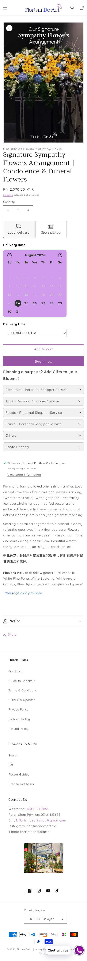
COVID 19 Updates (21, 700)
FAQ (11, 765)
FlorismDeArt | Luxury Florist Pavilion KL (41, 949)
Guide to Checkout (21, 681)
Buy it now (43, 361)
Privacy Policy (18, 709)
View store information (24, 474)
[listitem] (18, 229)
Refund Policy (18, 729)
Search (13, 755)
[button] (5, 7)
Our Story (15, 671)
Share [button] (12, 634)
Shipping (8, 195)
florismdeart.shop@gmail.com (42, 820)
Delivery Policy (19, 719)
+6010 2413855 (37, 809)
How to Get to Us (21, 784)
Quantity (9, 202)
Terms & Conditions (22, 690)
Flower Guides (18, 774)
